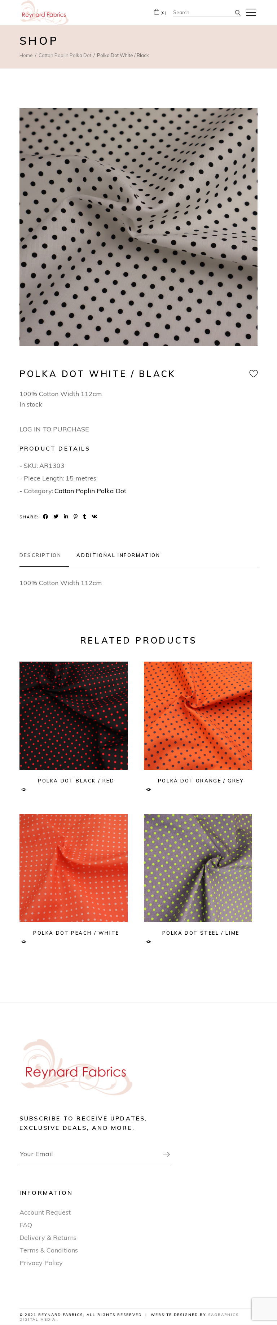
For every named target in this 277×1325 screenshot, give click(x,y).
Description (40, 555)
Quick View (23, 789)
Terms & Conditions (48, 1250)
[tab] (44, 555)
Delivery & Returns (47, 1237)
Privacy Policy (41, 1263)
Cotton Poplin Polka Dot (90, 491)
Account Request (45, 1212)
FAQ (25, 1225)
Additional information (118, 555)
